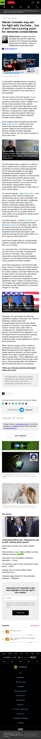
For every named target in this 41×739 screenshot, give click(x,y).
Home (5, 18)
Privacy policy (20, 700)
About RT (20, 704)
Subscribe (20, 613)
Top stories (7, 514)
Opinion (14, 18)
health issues (12, 124)
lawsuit (7, 245)
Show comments (20, 436)
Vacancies (20, 723)
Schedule (20, 686)
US (13, 418)
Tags (9, 18)
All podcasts (34, 625)
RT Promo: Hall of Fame (20, 709)
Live (20, 673)
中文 (38, 653)
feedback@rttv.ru (11, 428)
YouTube (19, 418)
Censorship (6, 418)
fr (27, 653)
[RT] (6, 657)
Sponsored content (20, 691)
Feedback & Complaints (20, 718)
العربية (3, 653)
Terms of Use (20, 695)
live (11, 2)
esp (10, 653)
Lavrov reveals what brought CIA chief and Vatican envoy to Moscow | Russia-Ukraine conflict (21, 11)
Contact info (20, 714)
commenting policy (22, 424)
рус (16, 653)
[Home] (2, 2)
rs (32, 653)
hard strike (29, 193)
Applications (20, 677)
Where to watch (20, 682)
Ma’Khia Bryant (10, 225)
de (22, 653)
